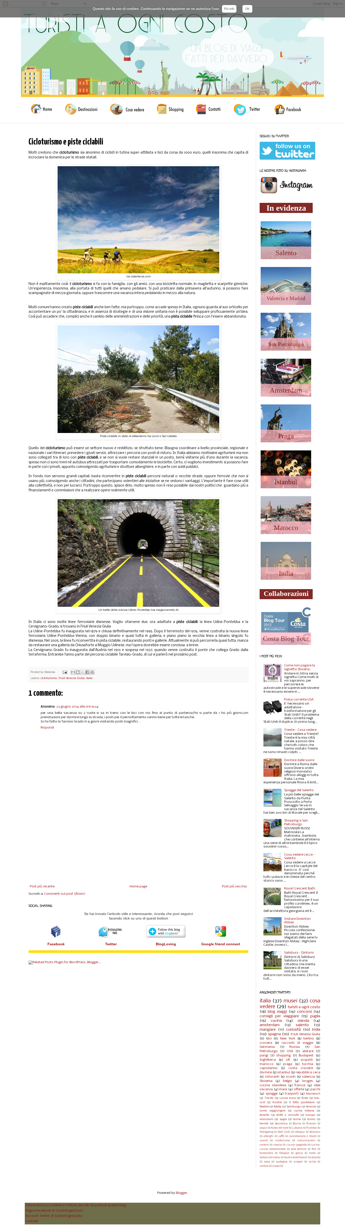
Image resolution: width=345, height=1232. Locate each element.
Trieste (269, 1098)
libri (269, 1038)
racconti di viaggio (297, 1043)
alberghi (268, 1136)
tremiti (264, 1123)
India (286, 573)
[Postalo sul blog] (77, 672)
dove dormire (299, 1149)
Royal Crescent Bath (299, 888)
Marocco (286, 528)
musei (290, 1001)
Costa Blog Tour (286, 638)
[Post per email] (64, 672)
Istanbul (286, 482)
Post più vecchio (234, 886)
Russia (294, 1047)
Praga (286, 436)
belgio (287, 1081)
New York (287, 1038)
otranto (315, 1157)
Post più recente (42, 886)
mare (283, 1089)
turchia (307, 1064)
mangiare (268, 1030)
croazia (277, 1145)
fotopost (284, 1153)
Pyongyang (266, 1132)
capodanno (269, 1068)
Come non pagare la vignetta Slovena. (299, 667)
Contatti (32, 1221)
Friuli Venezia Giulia (72, 678)
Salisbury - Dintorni (299, 952)
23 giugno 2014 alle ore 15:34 (77, 706)
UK (288, 1059)
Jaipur (263, 1128)
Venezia (311, 1106)
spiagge (272, 1093)
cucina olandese (273, 1085)
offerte (299, 1089)
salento (302, 1025)
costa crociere (300, 1068)
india (316, 1030)
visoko (276, 1166)
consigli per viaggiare (279, 1016)
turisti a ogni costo (304, 1007)
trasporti (292, 1093)
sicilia (312, 1162)
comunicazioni (306, 1140)
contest (264, 1145)
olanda (303, 1021)
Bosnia (297, 1123)
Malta (277, 1106)
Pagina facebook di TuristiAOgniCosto (54, 1210)
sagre (283, 1119)
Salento (286, 253)
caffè (281, 1136)
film (314, 1149)
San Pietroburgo (286, 344)
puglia (315, 1016)
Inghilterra (268, 1059)
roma (267, 1162)
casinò (264, 1140)
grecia (299, 1153)
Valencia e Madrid (285, 298)
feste (305, 1098)
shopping (283, 1055)
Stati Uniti (284, 1132)
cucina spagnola (296, 1145)
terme (297, 1119)
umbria (264, 1166)
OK (247, 9)
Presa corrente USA (299, 699)
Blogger (181, 1193)
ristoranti (272, 1076)
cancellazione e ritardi (302, 1136)
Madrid (264, 1106)
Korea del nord (279, 1128)
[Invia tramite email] (73, 672)
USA (290, 1051)
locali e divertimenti (296, 1157)
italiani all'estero (270, 1157)
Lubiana (297, 1128)
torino (311, 1119)
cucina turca (288, 1098)
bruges (307, 1081)
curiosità (293, 1030)
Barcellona (281, 1123)
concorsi (304, 1012)
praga (287, 1064)
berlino (308, 1038)
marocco (267, 1064)
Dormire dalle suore (299, 760)
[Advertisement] (138, 843)
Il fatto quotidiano (302, 1102)
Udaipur (300, 1132)
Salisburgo (294, 1106)
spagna (274, 1034)
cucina (276, 1021)
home (312, 1153)
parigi (264, 1055)
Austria (277, 1102)
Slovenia (266, 1081)
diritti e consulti (287, 1115)
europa (310, 1115)
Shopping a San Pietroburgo (296, 822)
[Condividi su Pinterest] (92, 672)
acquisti (307, 1059)
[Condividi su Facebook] (87, 672)
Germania (267, 1047)
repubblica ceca (308, 1072)
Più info (229, 9)
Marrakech (313, 1093)
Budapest (306, 1055)
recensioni (266, 1119)
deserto (264, 1115)
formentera (266, 1153)
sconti (290, 1076)
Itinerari (311, 1123)
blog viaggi (277, 1012)
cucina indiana (304, 1110)
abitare (307, 1051)
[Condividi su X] (82, 672)
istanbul (283, 1072)
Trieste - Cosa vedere (300, 730)
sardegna (281, 1162)
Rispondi (47, 727)
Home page (138, 886)
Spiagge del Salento (299, 790)
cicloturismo (49, 678)
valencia (308, 1076)
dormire (266, 1072)
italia (89, 678)
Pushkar (311, 1128)
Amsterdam (286, 390)
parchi (315, 1089)
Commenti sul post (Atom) (64, 894)
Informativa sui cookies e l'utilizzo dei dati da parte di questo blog (76, 1205)
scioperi (298, 1162)
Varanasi (314, 1132)
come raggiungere (273, 1110)
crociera (266, 1043)
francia (299, 1085)
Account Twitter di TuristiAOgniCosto (54, 1216)
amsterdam (270, 1025)
